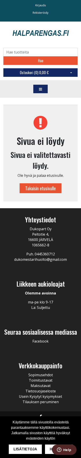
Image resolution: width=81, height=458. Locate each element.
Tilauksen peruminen (40, 401)
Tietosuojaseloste (40, 391)
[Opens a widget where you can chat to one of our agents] (64, 450)
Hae (40, 60)
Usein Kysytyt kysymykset (40, 396)
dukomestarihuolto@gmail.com (40, 259)
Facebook (40, 341)
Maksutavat (41, 385)
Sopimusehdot (40, 374)
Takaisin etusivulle (40, 188)
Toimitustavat (40, 380)
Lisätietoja (25, 449)
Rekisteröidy (40, 13)
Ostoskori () (34, 72)
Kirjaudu (40, 5)
